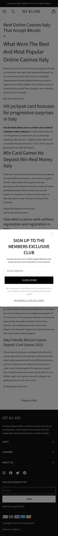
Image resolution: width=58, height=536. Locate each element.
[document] (29, 268)
